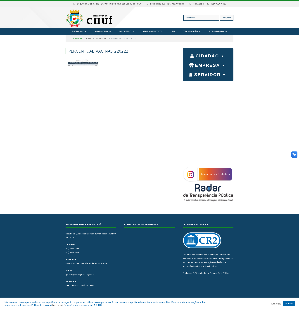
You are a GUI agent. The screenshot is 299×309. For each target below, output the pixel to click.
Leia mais (57, 305)
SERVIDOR (207, 74)
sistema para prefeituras (219, 254)
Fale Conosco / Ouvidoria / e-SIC (80, 285)
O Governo (125, 31)
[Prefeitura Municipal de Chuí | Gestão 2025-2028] (90, 17)
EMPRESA (207, 65)
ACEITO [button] (289, 303)
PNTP (195, 273)
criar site (201, 254)
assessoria (203, 258)
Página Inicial (79, 31)
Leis (173, 31)
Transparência (192, 31)
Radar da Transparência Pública (215, 273)
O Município (101, 31)
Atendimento (216, 31)
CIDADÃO (207, 56)
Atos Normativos (152, 31)
